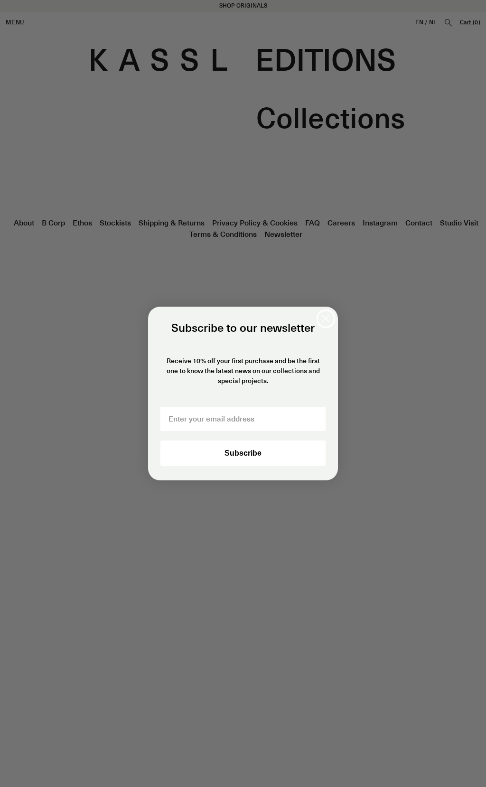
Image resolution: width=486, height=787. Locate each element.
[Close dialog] (326, 318)
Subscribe (243, 453)
